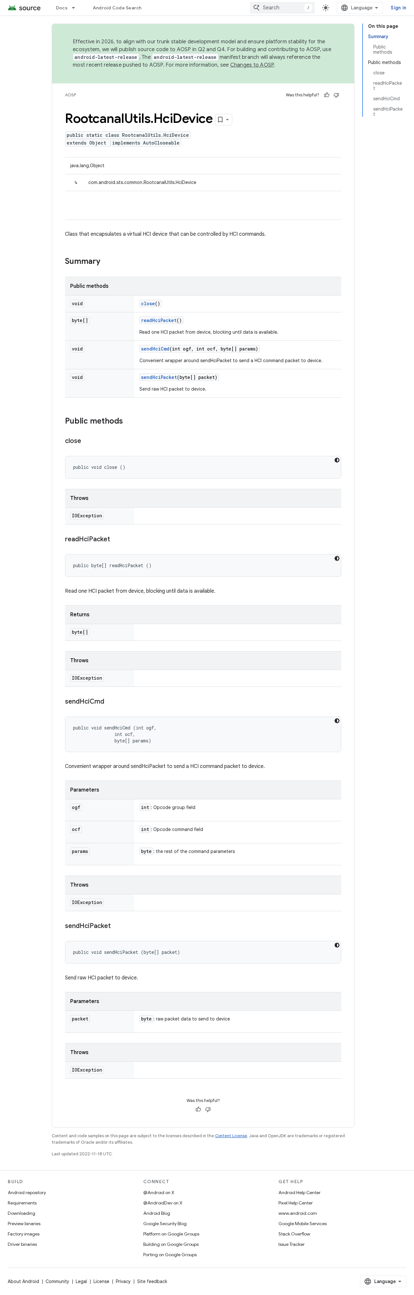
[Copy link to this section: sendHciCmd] (110, 702)
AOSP (70, 95)
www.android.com (297, 1213)
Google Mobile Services (302, 1223)
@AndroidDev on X (162, 1203)
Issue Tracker (291, 1244)
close (148, 303)
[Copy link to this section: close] (87, 441)
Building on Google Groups (171, 1244)
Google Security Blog (165, 1223)
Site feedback (152, 1281)
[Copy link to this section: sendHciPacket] (117, 926)
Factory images (23, 1234)
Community (57, 1281)
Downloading (21, 1213)
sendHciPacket (159, 377)
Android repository (27, 1192)
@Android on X (158, 1192)
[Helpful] (327, 95)
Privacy (123, 1281)
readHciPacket (159, 320)
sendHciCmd (155, 349)
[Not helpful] (336, 95)
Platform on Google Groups (171, 1234)
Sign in (398, 8)
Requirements (22, 1203)
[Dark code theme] (337, 460)
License (101, 1281)
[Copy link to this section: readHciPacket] (116, 540)
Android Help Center (299, 1192)
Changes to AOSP (252, 65)
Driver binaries (22, 1244)
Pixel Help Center (295, 1203)
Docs (62, 8)
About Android (23, 1281)
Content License (231, 1136)
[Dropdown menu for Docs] (76, 8)
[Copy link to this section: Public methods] (129, 422)
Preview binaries (24, 1223)
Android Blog (156, 1213)
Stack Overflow (294, 1234)
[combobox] (282, 8)
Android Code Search (117, 8)
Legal (81, 1281)
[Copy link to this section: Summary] (106, 262)
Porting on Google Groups (170, 1254)
